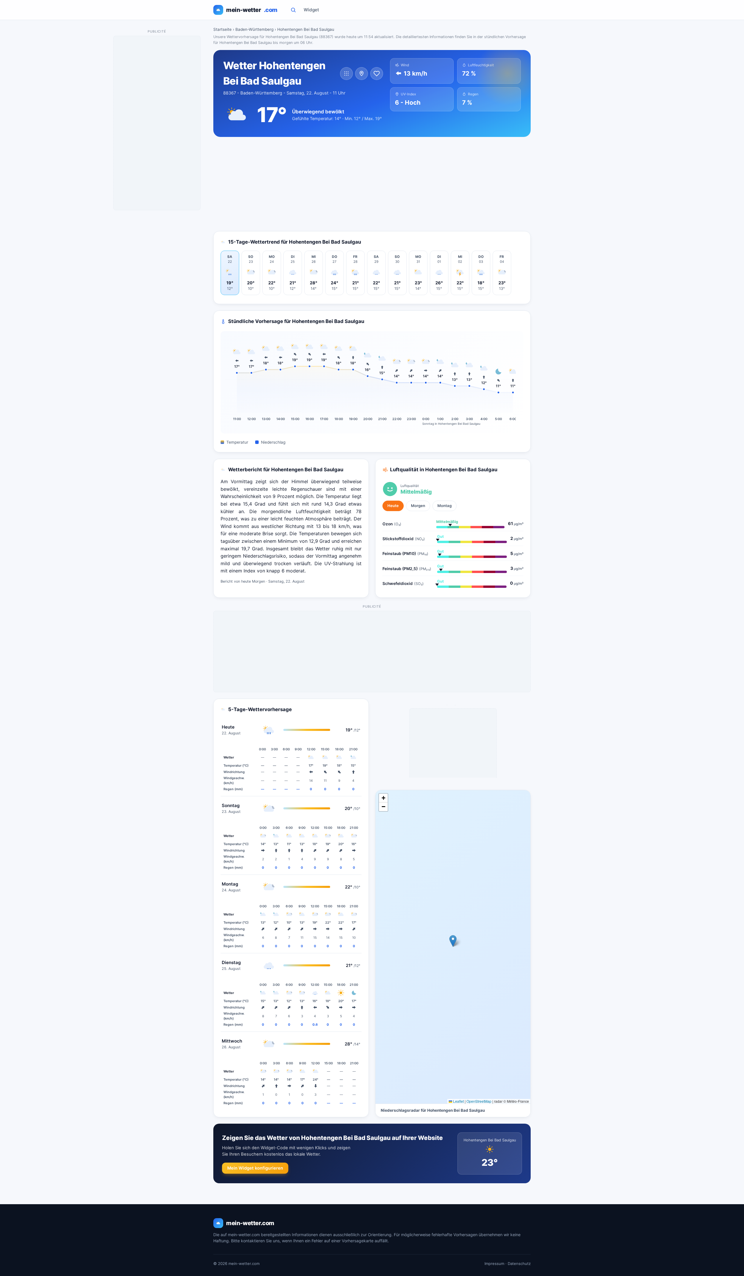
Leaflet (458, 1101)
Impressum (494, 1263)
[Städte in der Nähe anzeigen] (361, 73)
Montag (444, 505)
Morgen (418, 505)
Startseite (222, 29)
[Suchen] (293, 10)
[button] (453, 941)
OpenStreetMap (478, 1101)
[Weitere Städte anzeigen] (346, 73)
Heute (393, 505)
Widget (311, 10)
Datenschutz (519, 1263)
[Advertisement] (372, 184)
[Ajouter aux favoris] (376, 73)
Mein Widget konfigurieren (255, 1168)
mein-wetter (252, 9)
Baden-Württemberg (254, 29)
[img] (452, 947)
